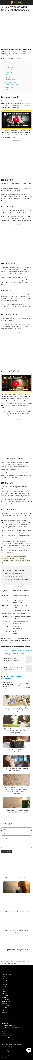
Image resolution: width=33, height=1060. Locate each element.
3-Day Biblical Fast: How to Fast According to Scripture (24, 685)
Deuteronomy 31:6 (11, 67)
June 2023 (4, 1008)
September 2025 (6, 974)
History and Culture (7, 1038)
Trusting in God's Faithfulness (14, 654)
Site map (4, 1057)
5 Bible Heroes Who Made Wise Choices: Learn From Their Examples (8, 685)
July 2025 (4, 978)
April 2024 (4, 993)
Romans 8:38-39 (11, 82)
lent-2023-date (6, 1042)
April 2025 (4, 985)
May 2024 (4, 991)
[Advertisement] (16, 31)
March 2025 (5, 987)
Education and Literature (8, 1025)
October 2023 (5, 1006)
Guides (3, 1033)
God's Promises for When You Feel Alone (18, 650)
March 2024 (5, 995)
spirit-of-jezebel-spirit (7, 1046)
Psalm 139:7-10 (11, 89)
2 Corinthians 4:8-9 (12, 85)
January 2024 (5, 999)
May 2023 (4, 1010)
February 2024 (5, 997)
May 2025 (4, 983)
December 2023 (6, 1001)
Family (3, 1029)
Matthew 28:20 (10, 80)
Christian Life (5, 1023)
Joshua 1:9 (9, 77)
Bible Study (5, 1021)
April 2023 (4, 1012)
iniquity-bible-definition (8, 1040)
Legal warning (5, 1055)
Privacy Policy (5, 1051)
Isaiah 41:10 (9, 70)
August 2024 (5, 989)
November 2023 (6, 1003)
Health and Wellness (7, 1036)
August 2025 (5, 976)
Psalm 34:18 (9, 72)
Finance (4, 1031)
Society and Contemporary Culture (11, 1044)
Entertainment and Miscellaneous (11, 1027)
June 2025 (4, 980)
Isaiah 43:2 (9, 87)
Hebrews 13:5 (10, 75)
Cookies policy (6, 1053)
